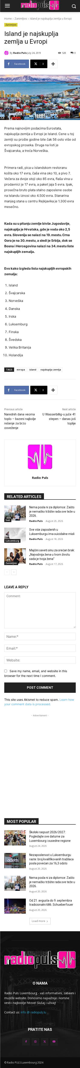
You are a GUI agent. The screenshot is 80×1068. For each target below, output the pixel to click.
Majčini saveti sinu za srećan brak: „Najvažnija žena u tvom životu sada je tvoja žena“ (52, 554)
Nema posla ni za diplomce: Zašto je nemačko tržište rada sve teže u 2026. (52, 511)
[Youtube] (54, 1041)
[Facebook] (26, 1041)
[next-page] (13, 572)
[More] (53, 64)
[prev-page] (7, 572)
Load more (38, 921)
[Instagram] (35, 1041)
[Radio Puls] (7, 53)
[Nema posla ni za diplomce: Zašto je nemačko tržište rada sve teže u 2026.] (15, 512)
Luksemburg (12, 540)
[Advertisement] (40, 758)
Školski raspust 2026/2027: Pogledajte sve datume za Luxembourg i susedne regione (50, 836)
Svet (8, 520)
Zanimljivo (21, 18)
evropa (21, 369)
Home (8, 18)
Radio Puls (20, 52)
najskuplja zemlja (51, 369)
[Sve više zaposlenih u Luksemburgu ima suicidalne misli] (15, 535)
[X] (44, 1041)
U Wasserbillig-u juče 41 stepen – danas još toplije (59, 418)
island (32, 369)
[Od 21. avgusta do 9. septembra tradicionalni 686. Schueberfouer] (15, 906)
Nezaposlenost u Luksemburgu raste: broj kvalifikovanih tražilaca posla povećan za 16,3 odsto (51, 859)
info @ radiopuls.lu (33, 1012)
